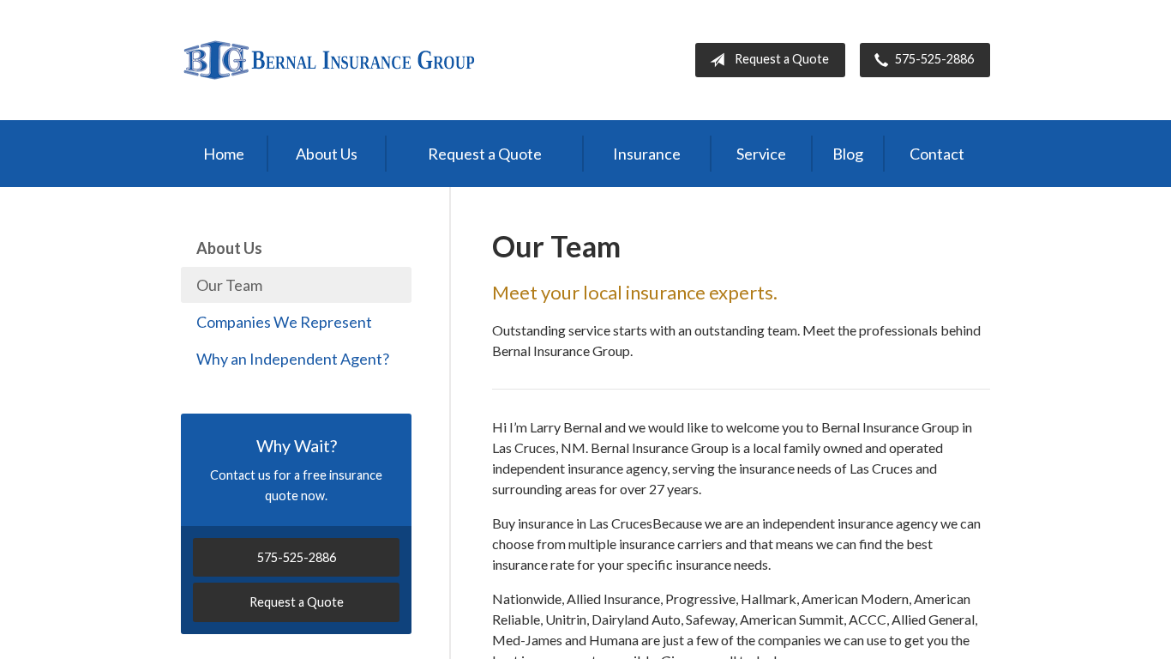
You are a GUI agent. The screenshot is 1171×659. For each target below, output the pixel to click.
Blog (847, 153)
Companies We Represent (284, 321)
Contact (937, 153)
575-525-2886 (934, 58)
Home (223, 153)
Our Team (229, 284)
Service (761, 153)
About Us (326, 153)
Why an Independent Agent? (292, 358)
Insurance (647, 153)
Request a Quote (782, 58)
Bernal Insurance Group (329, 60)
